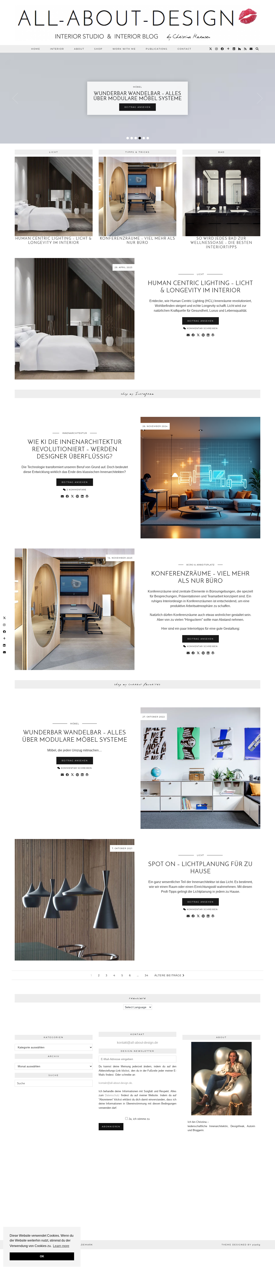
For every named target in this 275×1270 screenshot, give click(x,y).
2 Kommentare (76, 489)
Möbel (74, 723)
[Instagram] (216, 49)
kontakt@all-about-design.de (137, 1042)
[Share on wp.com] (212, 335)
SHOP (98, 48)
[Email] (251, 49)
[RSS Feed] (245, 49)
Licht (200, 274)
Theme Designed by (241, 1244)
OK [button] (42, 1256)
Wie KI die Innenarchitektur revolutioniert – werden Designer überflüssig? (75, 449)
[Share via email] (188, 335)
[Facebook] (222, 49)
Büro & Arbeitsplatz (200, 564)
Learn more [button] (61, 1246)
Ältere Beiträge (168, 975)
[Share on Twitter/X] (198, 335)
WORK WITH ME (124, 48)
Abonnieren (111, 1126)
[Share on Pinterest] (203, 335)
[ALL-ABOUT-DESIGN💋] (137, 22)
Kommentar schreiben (202, 328)
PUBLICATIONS (156, 48)
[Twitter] (210, 49)
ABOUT (79, 48)
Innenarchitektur (74, 433)
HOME (35, 48)
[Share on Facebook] (193, 335)
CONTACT (184, 48)
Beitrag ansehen (137, 107)
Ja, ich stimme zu (139, 1118)
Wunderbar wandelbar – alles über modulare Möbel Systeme (137, 96)
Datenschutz (112, 1095)
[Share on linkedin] (208, 335)
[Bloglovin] (228, 49)
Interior (57, 48)
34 (146, 975)
